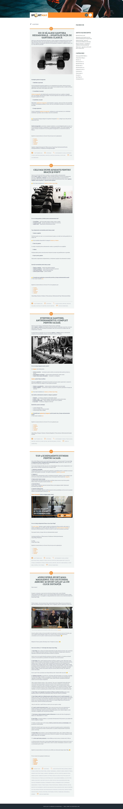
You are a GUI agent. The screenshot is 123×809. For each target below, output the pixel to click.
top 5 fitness (41, 565)
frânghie (61, 784)
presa (37, 789)
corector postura (54, 780)
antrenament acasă (60, 558)
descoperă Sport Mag (64, 780)
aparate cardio (60, 771)
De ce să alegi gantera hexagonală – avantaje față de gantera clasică (52, 35)
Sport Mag (78, 77)
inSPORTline (46, 787)
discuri (33, 782)
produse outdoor (57, 789)
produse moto (49, 789)
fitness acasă (58, 303)
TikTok (34, 141)
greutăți (63, 472)
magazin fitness (53, 787)
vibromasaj (67, 791)
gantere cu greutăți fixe (41, 441)
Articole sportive (79, 67)
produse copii (42, 789)
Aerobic (77, 59)
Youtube (35, 139)
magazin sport (60, 787)
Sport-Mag (62, 155)
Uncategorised (79, 79)
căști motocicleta (45, 780)
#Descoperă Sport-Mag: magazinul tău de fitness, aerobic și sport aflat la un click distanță (52, 581)
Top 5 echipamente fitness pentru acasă (52, 456)
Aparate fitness (79, 63)
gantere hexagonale (55, 155)
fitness (39, 784)
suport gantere (50, 305)
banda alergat (35, 775)
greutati (59, 562)
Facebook (35, 142)
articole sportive (52, 560)
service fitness (68, 789)
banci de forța (66, 773)
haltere (38, 305)
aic (42, 278)
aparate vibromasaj (49, 773)
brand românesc (61, 778)
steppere (67, 476)
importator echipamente (37, 787)
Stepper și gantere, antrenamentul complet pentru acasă (52, 320)
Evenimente (78, 71)
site (49, 491)
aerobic (66, 768)
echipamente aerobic (40, 782)
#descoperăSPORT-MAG (58, 768)
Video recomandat (35, 494)
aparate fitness (43, 560)
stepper (59, 441)
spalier (40, 791)
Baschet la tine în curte (80, 35)
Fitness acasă (78, 73)
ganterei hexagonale (44, 111)
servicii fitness (35, 791)
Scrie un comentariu (63, 305)
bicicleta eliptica (61, 775)
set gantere (43, 305)
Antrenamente (79, 61)
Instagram (35, 140)
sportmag (48, 153)
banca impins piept (60, 560)
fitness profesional (53, 784)
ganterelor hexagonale (42, 102)
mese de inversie (68, 787)
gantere (48, 155)
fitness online (45, 784)
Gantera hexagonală (35, 94)
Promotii (77, 75)
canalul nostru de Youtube (62, 527)
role (63, 789)
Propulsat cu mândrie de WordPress (52, 806)
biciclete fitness (39, 778)
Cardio (33, 780)
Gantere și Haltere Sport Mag (50, 183)
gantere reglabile (52, 441)
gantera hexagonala (40, 155)
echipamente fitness (40, 562)
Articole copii (78, 65)
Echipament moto (79, 69)
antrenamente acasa (60, 153)
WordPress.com (75, 806)
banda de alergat (43, 775)
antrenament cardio (60, 439)
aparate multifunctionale (37, 773)
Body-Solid (53, 778)
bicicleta (55, 775)
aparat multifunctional (41, 771)
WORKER (33, 794)
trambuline (61, 791)
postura (33, 789)
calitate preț (68, 778)
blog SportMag (47, 778)
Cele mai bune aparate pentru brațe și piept (52, 170)
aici (58, 118)
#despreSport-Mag (80, 57)
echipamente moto (59, 782)
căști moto (37, 780)
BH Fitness (50, 775)
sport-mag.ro (36, 526)
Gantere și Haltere (54, 240)
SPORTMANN (50, 791)
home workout (64, 562)
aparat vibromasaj (52, 771)
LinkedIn (35, 144)
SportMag (45, 791)
